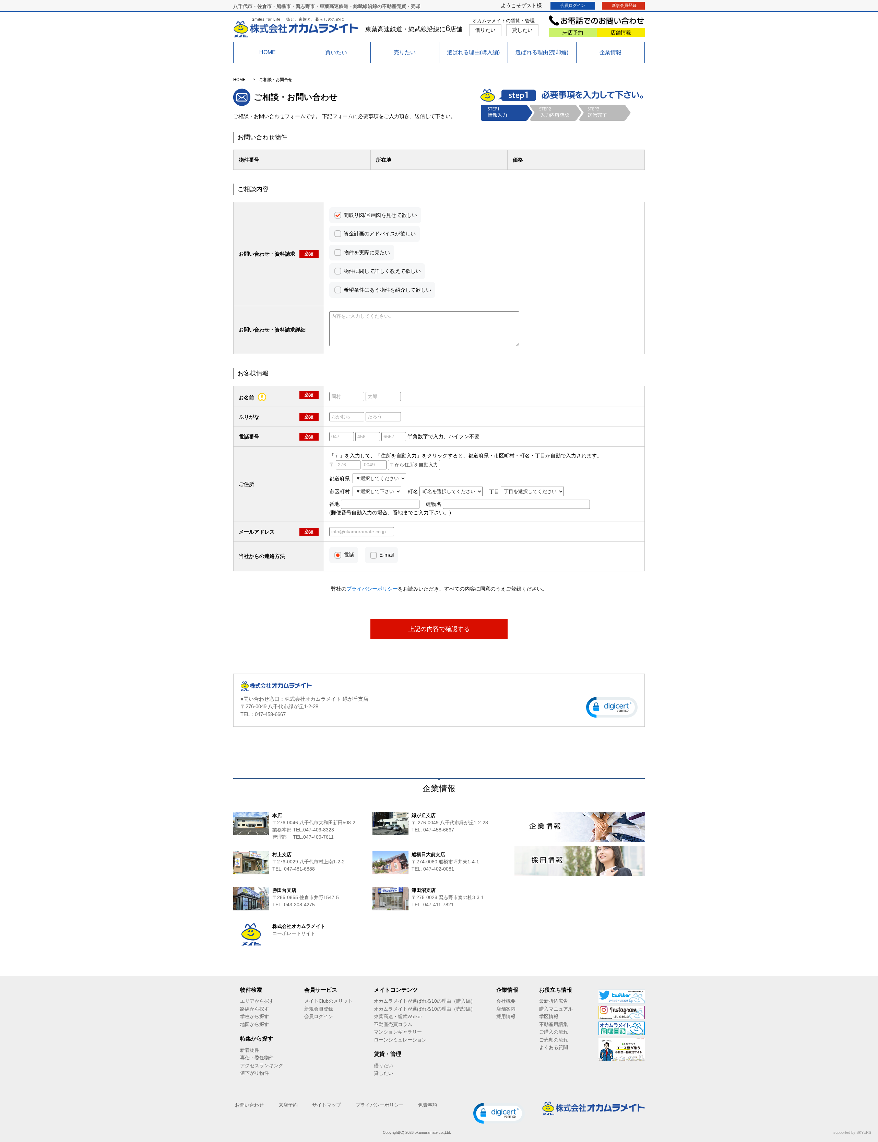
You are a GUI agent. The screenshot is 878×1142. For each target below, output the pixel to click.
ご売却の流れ (553, 1039)
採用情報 (505, 1016)
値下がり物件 (254, 1073)
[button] (612, 707)
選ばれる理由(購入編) (473, 52)
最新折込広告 (553, 1001)
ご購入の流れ (553, 1032)
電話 (349, 555)
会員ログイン (572, 5)
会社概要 (505, 1001)
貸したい (522, 30)
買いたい (336, 52)
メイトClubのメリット (328, 1001)
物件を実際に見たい (367, 252)
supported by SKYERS (852, 1132)
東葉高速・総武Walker (398, 1016)
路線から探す (254, 1009)
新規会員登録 (624, 5)
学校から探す (254, 1016)
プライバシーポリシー (380, 1105)
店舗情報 (620, 32)
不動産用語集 (553, 1024)
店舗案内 (505, 1009)
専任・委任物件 (257, 1057)
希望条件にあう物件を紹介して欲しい (387, 290)
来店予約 (572, 32)
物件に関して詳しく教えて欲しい (382, 271)
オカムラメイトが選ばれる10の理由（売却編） (424, 1009)
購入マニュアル (556, 1009)
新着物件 (249, 1050)
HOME (267, 52)
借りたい (485, 30)
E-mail (386, 555)
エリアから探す (257, 1001)
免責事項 (427, 1105)
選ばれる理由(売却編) (541, 52)
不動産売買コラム (393, 1024)
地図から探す (254, 1024)
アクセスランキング (261, 1065)
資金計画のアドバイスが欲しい (380, 233)
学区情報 (548, 1016)
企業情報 (610, 52)
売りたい (405, 52)
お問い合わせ (249, 1105)
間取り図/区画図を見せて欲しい (380, 215)
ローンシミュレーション (400, 1039)
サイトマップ (326, 1105)
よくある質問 (553, 1047)
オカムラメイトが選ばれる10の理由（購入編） (424, 1001)
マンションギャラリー (398, 1032)
